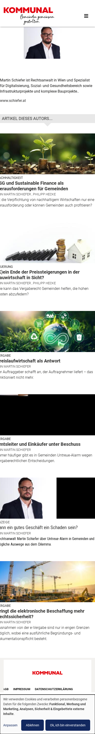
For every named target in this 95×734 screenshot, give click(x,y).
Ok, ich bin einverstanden (68, 725)
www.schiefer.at (13, 100)
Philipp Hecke (44, 194)
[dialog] (47, 714)
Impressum (21, 689)
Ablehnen (32, 725)
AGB (6, 689)
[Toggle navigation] (86, 16)
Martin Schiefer (17, 194)
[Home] (29, 16)
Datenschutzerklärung (54, 689)
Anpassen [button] (10, 725)
